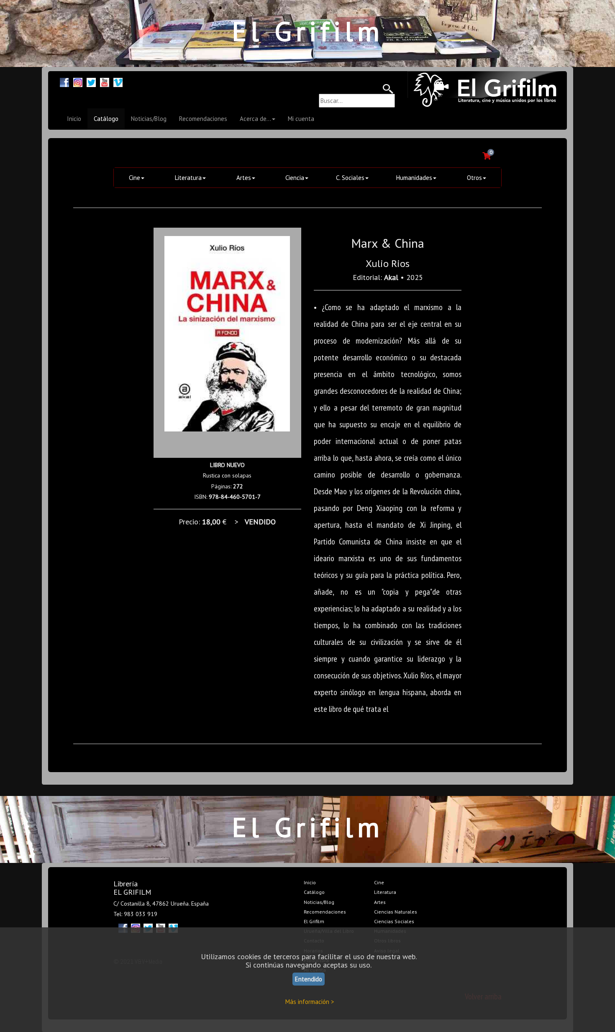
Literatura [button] (188, 178)
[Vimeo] (118, 81)
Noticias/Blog (149, 119)
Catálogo (106, 119)
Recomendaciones (203, 119)
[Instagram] (77, 81)
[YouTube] (104, 81)
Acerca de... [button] (255, 119)
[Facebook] (64, 81)
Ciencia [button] (294, 178)
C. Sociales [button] (350, 178)
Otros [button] (474, 178)
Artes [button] (243, 178)
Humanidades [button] (414, 178)
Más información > (309, 1002)
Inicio (74, 119)
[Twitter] (91, 81)
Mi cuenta (301, 119)
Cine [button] (134, 178)
